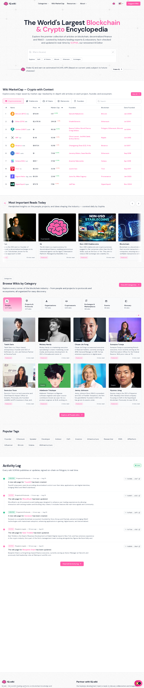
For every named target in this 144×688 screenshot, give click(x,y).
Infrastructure (93, 439)
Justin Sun (73, 169)
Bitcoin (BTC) (20, 114)
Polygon (104, 128)
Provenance (106, 176)
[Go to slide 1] (136, 315)
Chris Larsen (74, 136)
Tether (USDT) (21, 129)
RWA (120, 439)
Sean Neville (86, 153)
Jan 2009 (128, 114)
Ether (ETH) (19, 121)
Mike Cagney (81, 176)
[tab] (13, 101)
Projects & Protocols (23, 478)
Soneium (28, 516)
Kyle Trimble (27, 533)
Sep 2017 (127, 169)
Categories (42, 3)
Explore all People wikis (70, 415)
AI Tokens (47, 59)
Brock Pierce (86, 128)
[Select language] (121, 3)
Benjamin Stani (28, 549)
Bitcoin (56, 59)
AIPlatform (131, 439)
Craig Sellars (74, 131)
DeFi (38, 59)
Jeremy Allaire (74, 153)
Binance (18, 146)
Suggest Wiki (133, 4)
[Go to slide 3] (140, 315)
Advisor (58, 439)
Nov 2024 (128, 184)
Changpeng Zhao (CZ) (77, 146)
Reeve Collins (74, 128)
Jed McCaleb (85, 136)
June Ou (72, 176)
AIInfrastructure (45, 445)
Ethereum (66, 59)
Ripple (103, 138)
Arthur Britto (74, 139)
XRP (16, 138)
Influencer (9, 445)
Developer (46, 439)
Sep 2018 (127, 153)
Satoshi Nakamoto (76, 114)
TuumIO (27, 482)
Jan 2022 (127, 176)
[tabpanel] (72, 146)
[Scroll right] (138, 203)
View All (134, 94)
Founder (8, 439)
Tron (17, 169)
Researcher (108, 439)
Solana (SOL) (20, 161)
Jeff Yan (72, 184)
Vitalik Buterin (74, 121)
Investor (78, 439)
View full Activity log (71, 564)
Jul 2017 (127, 146)
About (82, 3)
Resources (71, 3)
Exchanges (77, 59)
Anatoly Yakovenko (76, 161)
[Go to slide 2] (138, 315)
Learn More (110, 69)
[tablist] (44, 101)
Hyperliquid (20, 184)
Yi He (89, 146)
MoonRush (27, 499)
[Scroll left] (132, 203)
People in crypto (20, 529)
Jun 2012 (127, 138)
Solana (103, 161)
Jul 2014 (127, 121)
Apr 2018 (127, 161)
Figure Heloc (20, 176)
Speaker (33, 439)
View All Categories (128, 285)
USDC (17, 153)
